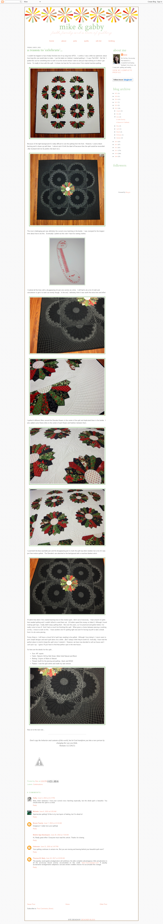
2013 (116, 144)
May (117, 126)
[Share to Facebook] (55, 781)
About (63, 41)
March (118, 132)
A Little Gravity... (121, 119)
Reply (35, 805)
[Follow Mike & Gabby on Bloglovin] (123, 81)
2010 (116, 153)
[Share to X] (53, 781)
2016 (116, 105)
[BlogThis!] (51, 781)
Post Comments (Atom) (45, 908)
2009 (116, 156)
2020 (116, 96)
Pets (75, 41)
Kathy (35, 798)
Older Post (103, 904)
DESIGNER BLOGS (88, 920)
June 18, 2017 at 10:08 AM (55, 858)
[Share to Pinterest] (57, 781)
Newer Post (31, 904)
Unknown (36, 846)
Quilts (86, 41)
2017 (116, 102)
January (118, 138)
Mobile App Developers (41, 835)
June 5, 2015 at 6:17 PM (46, 798)
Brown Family (38, 823)
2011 (116, 150)
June (117, 117)
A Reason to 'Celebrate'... (123, 122)
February (119, 135)
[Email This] (48, 781)
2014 (116, 141)
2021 (116, 93)
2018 (116, 99)
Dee (37, 781)
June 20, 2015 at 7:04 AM (60, 835)
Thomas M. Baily (39, 858)
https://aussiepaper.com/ (90, 863)
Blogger (128, 192)
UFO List (98, 41)
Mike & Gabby (81, 26)
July (117, 114)
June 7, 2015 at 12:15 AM (53, 823)
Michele (36, 811)
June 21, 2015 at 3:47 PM (49, 846)
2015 (116, 108)
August (118, 111)
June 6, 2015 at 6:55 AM (47, 811)
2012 (116, 147)
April (118, 129)
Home (51, 41)
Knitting (112, 41)
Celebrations (38, 784)
